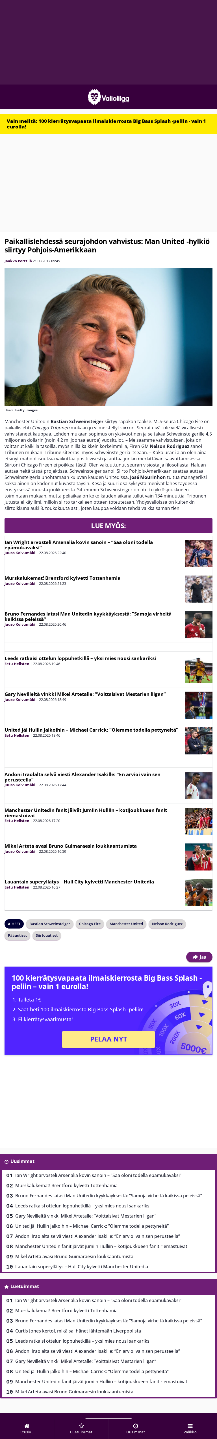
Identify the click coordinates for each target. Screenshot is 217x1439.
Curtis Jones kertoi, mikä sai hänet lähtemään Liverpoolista (78, 1331)
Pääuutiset (17, 935)
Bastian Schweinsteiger (49, 923)
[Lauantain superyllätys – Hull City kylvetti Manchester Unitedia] (198, 892)
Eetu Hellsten (17, 663)
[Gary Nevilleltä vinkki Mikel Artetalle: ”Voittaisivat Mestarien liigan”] (198, 705)
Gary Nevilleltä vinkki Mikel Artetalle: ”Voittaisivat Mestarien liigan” (85, 694)
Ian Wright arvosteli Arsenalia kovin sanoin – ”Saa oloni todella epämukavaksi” (79, 545)
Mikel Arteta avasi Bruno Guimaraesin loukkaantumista (71, 846)
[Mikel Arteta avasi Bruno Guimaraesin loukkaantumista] (198, 856)
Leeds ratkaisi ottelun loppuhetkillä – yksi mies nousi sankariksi (80, 658)
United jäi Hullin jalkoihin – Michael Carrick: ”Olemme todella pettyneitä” (91, 730)
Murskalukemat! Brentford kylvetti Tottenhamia (62, 578)
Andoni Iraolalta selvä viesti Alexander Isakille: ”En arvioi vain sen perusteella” (82, 777)
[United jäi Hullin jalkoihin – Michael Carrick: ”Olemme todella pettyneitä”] (198, 740)
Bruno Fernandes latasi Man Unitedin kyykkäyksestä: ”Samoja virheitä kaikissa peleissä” (88, 616)
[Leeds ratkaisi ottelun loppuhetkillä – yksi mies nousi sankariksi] (198, 669)
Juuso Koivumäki (20, 552)
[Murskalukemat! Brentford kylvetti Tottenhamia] (198, 589)
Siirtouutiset (47, 935)
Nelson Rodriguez (167, 923)
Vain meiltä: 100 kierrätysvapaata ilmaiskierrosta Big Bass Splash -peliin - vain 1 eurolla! (106, 124)
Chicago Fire (90, 923)
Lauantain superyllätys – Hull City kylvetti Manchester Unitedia (79, 881)
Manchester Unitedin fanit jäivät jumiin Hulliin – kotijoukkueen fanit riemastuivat (86, 813)
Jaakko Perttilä (18, 260)
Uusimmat (22, 1161)
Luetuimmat (24, 1286)
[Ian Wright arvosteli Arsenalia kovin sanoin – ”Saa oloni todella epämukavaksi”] (198, 553)
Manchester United (126, 923)
